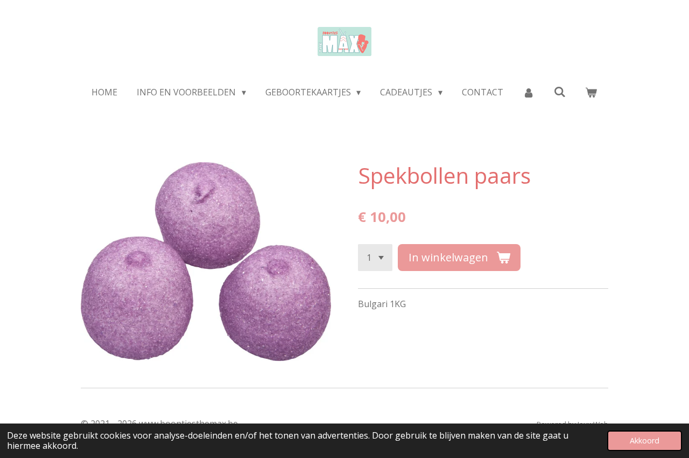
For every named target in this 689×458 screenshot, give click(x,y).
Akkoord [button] (644, 440)
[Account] (529, 92)
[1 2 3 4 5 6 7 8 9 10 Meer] (375, 257)
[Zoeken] (560, 91)
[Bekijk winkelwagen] (591, 92)
